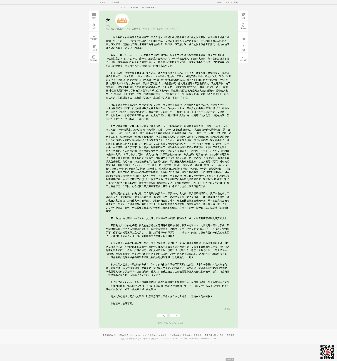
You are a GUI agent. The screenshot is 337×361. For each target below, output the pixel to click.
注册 (227, 2)
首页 (125, 7)
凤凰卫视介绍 (210, 335)
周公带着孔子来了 (149, 7)
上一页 (162, 316)
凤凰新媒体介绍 (109, 335)
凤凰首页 (103, 2)
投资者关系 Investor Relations (131, 335)
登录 (219, 2)
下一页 (174, 316)
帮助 (236, 2)
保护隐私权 (174, 335)
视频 (221, 335)
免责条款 (186, 335)
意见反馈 (197, 335)
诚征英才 (162, 335)
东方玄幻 (134, 7)
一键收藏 (115, 2)
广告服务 (151, 335)
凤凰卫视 (230, 335)
